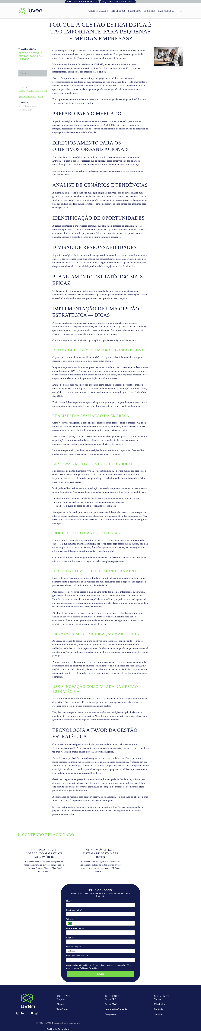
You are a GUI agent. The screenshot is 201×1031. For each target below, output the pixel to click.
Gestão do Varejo (30, 53)
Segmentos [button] (134, 11)
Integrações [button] (118, 11)
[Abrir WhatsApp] (194, 1024)
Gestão (21, 90)
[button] (181, 11)
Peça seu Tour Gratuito (118, 2)
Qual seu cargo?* (73, 947)
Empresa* (70, 937)
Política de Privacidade (58, 1029)
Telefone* (70, 919)
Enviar (100, 974)
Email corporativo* (74, 910)
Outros (23, 56)
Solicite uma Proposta (82, 2)
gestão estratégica (27, 96)
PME (40, 96)
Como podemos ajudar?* (77, 956)
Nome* (69, 901)
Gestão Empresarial (37, 90)
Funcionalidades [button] (98, 11)
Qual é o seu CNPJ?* (75, 928)
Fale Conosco (166, 11)
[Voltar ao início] (30, 11)
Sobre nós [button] (150, 11)
